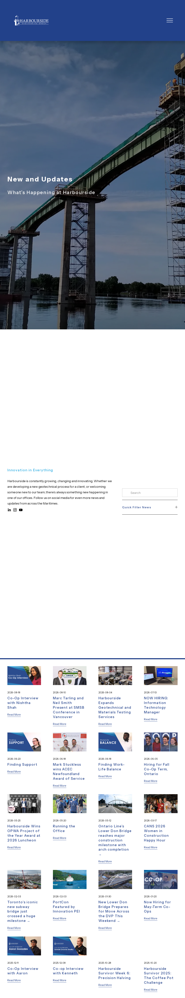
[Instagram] (15, 510)
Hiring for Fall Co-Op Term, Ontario (156, 769)
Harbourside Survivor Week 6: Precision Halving (114, 973)
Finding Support (22, 764)
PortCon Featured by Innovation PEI (66, 907)
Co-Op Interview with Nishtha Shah (22, 703)
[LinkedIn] (9, 510)
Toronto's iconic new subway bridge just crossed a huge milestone (22, 911)
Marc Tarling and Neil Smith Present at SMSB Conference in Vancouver (69, 707)
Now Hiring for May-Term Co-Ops (157, 907)
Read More (14, 714)
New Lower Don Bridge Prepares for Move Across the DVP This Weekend (113, 911)
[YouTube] (21, 510)
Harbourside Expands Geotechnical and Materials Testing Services (114, 707)
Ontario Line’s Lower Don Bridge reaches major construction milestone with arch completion (115, 838)
